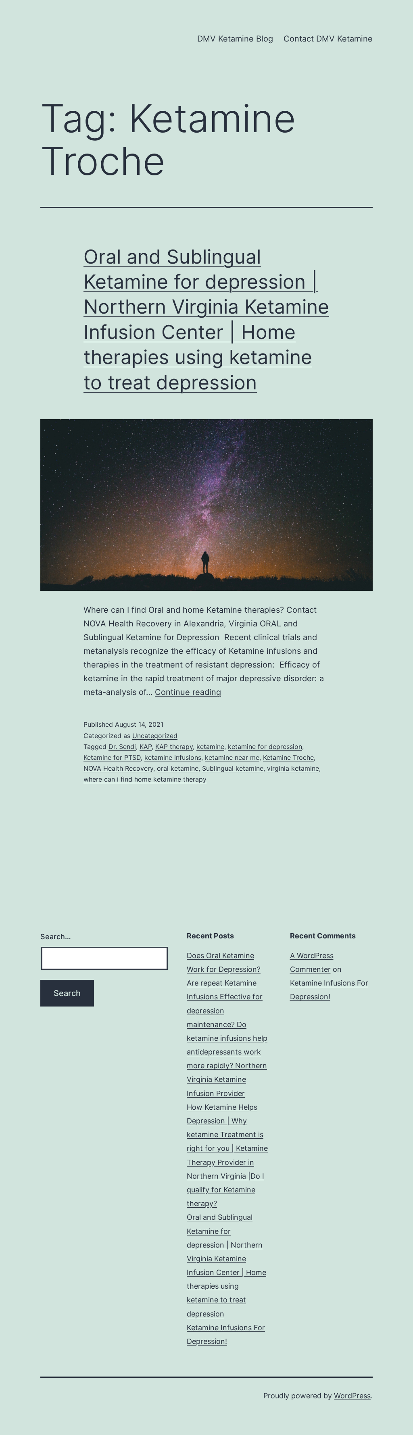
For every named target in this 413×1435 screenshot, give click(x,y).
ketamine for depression (265, 746)
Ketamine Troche (288, 757)
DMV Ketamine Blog (235, 39)
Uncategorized (154, 736)
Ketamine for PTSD (112, 757)
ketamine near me (232, 757)
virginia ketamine (293, 768)
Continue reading (188, 692)
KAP (146, 746)
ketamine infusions (172, 757)
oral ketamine (177, 768)
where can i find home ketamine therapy (144, 779)
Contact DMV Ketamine (328, 39)
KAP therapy (174, 746)
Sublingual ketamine (232, 768)
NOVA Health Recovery (118, 768)
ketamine (210, 746)
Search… (55, 936)
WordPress (352, 1395)
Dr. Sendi (122, 746)
